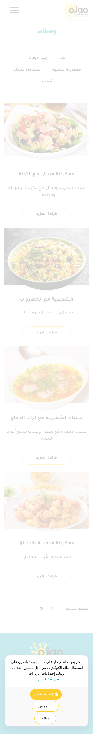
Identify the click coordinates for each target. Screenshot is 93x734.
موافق (45, 718)
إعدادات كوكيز (43, 694)
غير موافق (45, 706)
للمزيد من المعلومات (46, 679)
